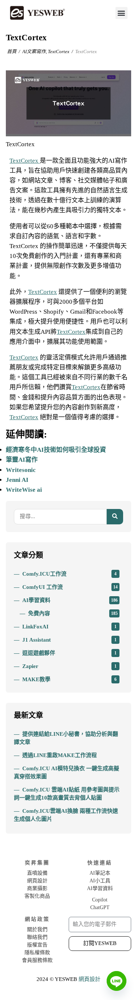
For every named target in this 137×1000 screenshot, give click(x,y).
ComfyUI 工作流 (70, 587)
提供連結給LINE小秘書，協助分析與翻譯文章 (66, 738)
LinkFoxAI (69, 627)
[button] (121, 13)
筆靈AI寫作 (22, 459)
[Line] (116, 981)
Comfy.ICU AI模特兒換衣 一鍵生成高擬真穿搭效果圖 (66, 772)
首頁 (11, 51)
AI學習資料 (70, 600)
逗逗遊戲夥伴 (69, 653)
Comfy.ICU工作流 (69, 574)
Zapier (69, 666)
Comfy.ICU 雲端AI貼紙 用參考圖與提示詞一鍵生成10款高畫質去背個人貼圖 (66, 794)
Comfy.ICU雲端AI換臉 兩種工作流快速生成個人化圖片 (66, 815)
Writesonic (21, 469)
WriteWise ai (24, 489)
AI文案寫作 (34, 51)
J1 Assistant (69, 640)
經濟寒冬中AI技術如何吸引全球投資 (56, 449)
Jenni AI (17, 479)
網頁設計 (89, 979)
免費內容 (73, 613)
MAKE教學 (69, 679)
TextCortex (58, 51)
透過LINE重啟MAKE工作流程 (59, 755)
